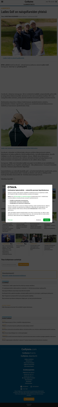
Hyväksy (47, 219)
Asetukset (38, 219)
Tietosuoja (10, 219)
